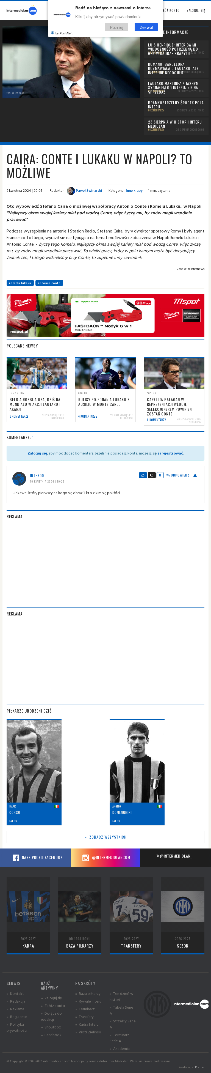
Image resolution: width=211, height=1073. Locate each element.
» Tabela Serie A (121, 1010)
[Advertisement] (105, 563)
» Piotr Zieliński (88, 1032)
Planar (199, 1067)
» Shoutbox (51, 1027)
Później (116, 27)
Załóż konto (170, 10)
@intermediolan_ (176, 856)
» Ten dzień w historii (121, 996)
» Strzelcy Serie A (123, 1024)
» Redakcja (16, 1001)
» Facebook (51, 1035)
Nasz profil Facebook (42, 857)
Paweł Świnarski (88, 190)
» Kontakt (15, 993)
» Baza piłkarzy (88, 993)
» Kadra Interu (87, 1024)
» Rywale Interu (88, 1001)
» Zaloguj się (51, 998)
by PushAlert (64, 33)
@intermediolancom (110, 857)
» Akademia (120, 1048)
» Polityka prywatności (17, 1027)
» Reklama (15, 1009)
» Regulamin (17, 1016)
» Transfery (84, 1016)
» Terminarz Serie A (119, 1038)
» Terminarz (85, 1009)
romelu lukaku (20, 283)
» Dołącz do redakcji (51, 1016)
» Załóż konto (53, 1005)
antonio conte (49, 283)
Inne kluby (134, 190)
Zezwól (146, 27)
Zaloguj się (196, 10)
